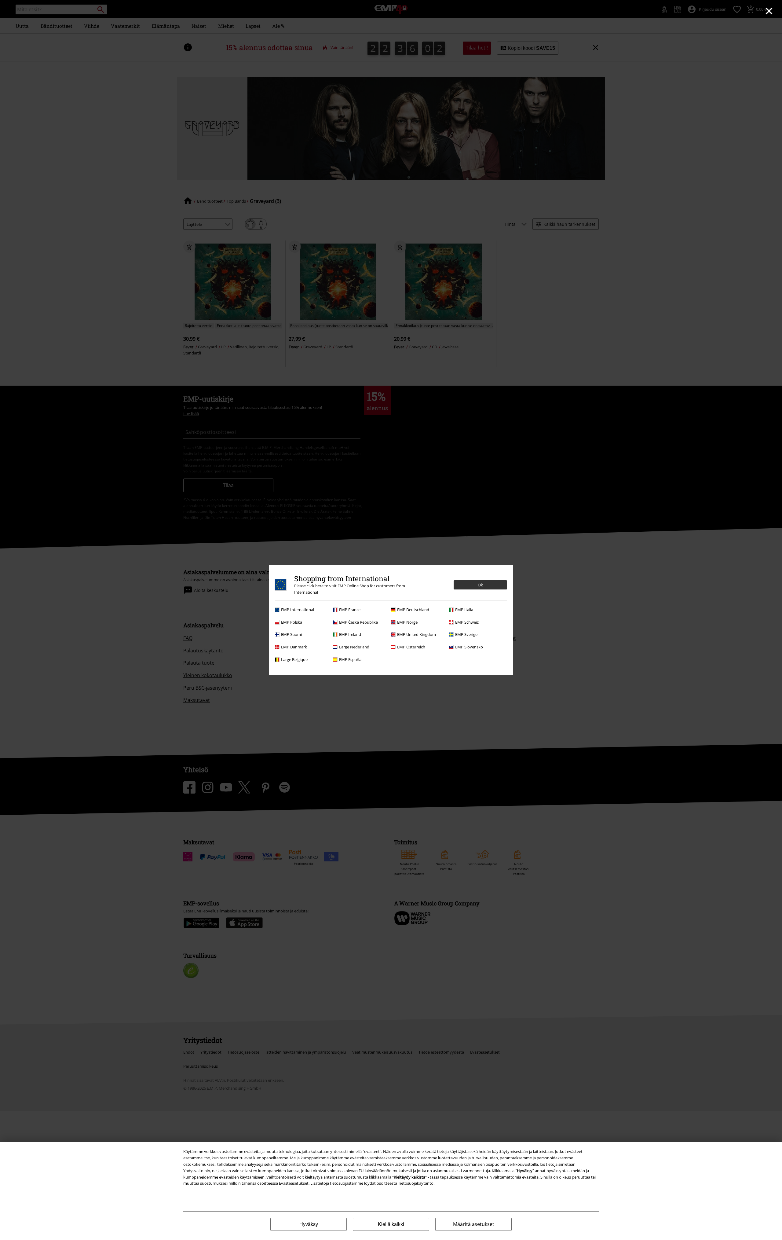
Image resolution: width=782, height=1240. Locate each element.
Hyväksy (308, 1224)
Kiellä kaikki (391, 1224)
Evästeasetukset (294, 1183)
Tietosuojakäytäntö (415, 1183)
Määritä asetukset (473, 1224)
